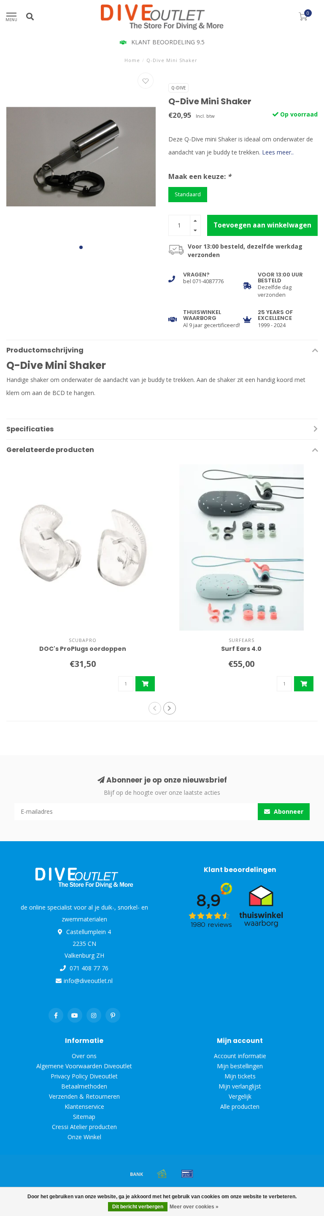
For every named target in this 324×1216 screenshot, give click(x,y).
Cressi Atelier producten (84, 1127)
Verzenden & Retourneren (84, 1096)
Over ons (84, 1056)
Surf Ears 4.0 (241, 649)
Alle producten (239, 1106)
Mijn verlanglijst (240, 1086)
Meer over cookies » (194, 1207)
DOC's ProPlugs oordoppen (82, 649)
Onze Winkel (84, 1137)
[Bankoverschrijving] (136, 1173)
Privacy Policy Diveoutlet (84, 1076)
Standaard (188, 194)
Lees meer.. (278, 152)
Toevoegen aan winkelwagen (262, 225)
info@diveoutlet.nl (88, 981)
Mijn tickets (240, 1076)
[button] (81, 247)
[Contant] (162, 1173)
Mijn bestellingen (240, 1066)
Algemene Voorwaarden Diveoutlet (84, 1066)
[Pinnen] (187, 1173)
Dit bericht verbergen (137, 1207)
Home (132, 60)
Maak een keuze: (199, 176)
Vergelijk (240, 1096)
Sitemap (84, 1117)
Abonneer (287, 811)
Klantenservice (84, 1106)
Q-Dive (178, 88)
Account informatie (240, 1056)
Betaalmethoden (84, 1086)
